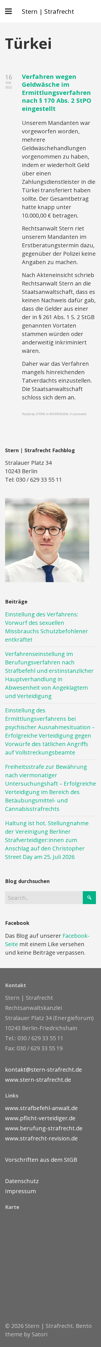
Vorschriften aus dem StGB (41, 1159)
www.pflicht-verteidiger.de (40, 1118)
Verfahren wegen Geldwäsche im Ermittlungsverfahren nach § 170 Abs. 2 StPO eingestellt (56, 92)
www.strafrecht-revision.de (41, 1138)
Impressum (20, 1191)
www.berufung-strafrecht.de (43, 1128)
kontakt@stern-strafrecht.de (43, 1069)
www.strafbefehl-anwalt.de (41, 1108)
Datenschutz (22, 1181)
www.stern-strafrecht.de (38, 1079)
